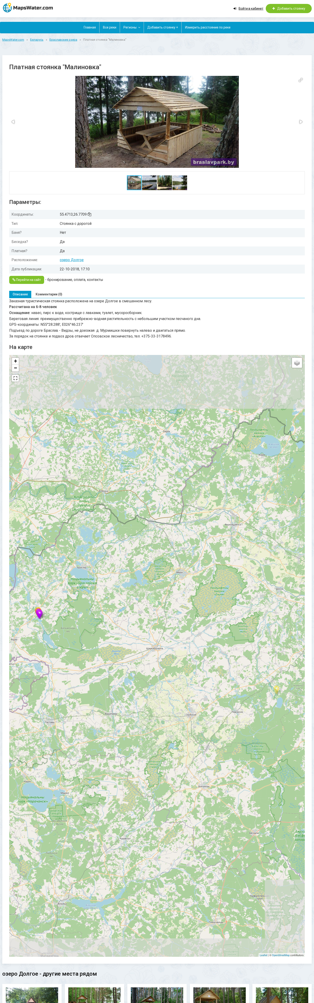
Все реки (109, 27)
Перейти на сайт (28, 280)
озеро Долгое (72, 260)
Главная (90, 27)
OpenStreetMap (281, 955)
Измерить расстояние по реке (208, 27)
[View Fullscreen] (15, 378)
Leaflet (263, 955)
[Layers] (297, 363)
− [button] (15, 368)
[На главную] (29, 7)
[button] (300, 80)
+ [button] (15, 361)
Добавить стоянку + (162, 27)
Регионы (130, 27)
